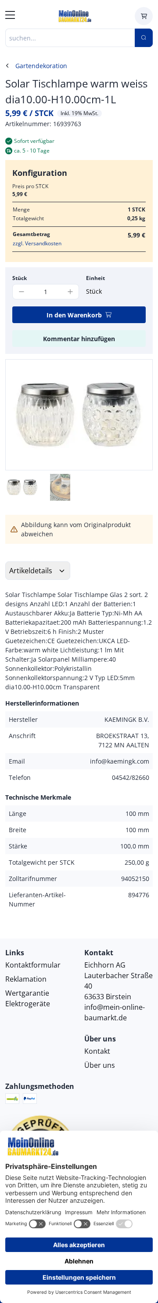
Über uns (99, 1065)
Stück (19, 278)
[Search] (144, 38)
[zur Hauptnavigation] (10, 16)
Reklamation (26, 979)
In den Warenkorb (74, 315)
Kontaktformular (33, 965)
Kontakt (97, 1051)
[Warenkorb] (144, 16)
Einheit (95, 278)
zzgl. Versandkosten (37, 243)
